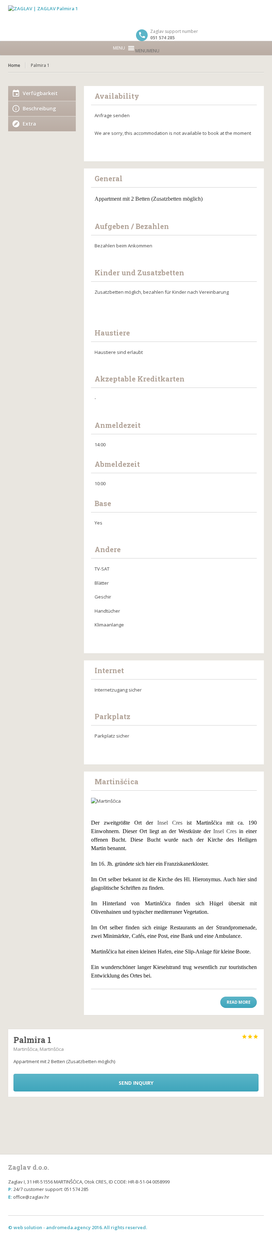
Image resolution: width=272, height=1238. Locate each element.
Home (14, 65)
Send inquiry (136, 1082)
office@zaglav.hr (31, 1197)
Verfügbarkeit (40, 93)
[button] (147, 51)
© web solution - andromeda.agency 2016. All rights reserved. (77, 1227)
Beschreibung (39, 108)
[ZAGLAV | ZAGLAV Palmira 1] (136, 14)
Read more (238, 1002)
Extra (29, 123)
